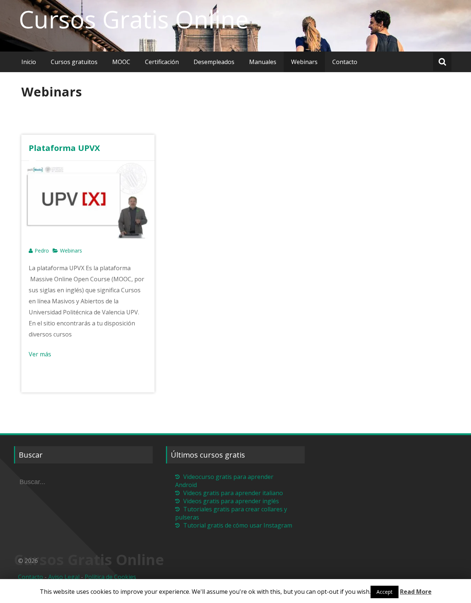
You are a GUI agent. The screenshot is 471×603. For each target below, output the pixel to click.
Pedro (42, 250)
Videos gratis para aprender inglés (231, 501)
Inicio (28, 62)
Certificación (162, 62)
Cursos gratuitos (74, 62)
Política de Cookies (110, 577)
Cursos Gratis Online (134, 19)
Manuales (262, 62)
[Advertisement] (148, 122)
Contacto (344, 62)
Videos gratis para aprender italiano (233, 493)
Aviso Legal (63, 577)
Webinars (304, 62)
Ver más (40, 354)
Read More (416, 592)
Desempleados (214, 62)
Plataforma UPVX (64, 147)
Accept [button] (384, 591)
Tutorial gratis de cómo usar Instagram (237, 525)
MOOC (121, 62)
